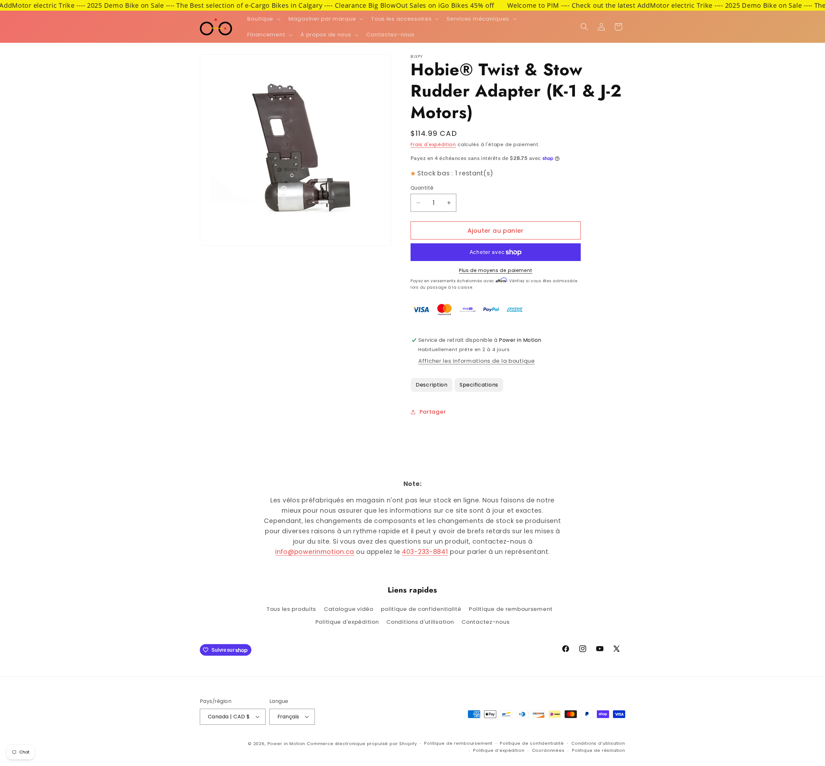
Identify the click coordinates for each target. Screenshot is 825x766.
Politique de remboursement (511, 609)
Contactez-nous (485, 622)
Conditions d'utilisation (420, 622)
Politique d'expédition (347, 622)
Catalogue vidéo (349, 609)
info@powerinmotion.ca (314, 551)
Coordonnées (548, 750)
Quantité (422, 187)
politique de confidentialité (421, 609)
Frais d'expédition (433, 144)
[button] (263, 19)
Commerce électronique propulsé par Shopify (362, 744)
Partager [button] (433, 412)
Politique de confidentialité (532, 743)
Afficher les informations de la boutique (476, 361)
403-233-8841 (425, 551)
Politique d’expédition (498, 750)
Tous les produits (291, 609)
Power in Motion (286, 744)
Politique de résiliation (598, 750)
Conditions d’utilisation (598, 743)
